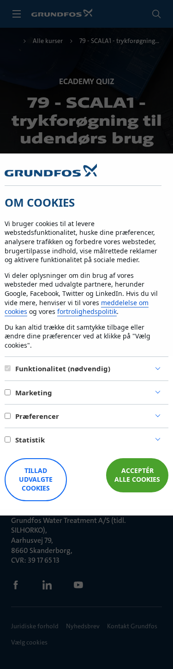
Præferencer (37, 416)
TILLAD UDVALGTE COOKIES (36, 479)
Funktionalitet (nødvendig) (62, 368)
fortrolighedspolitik (87, 311)
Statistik (30, 439)
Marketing (33, 392)
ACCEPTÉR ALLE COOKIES (137, 475)
